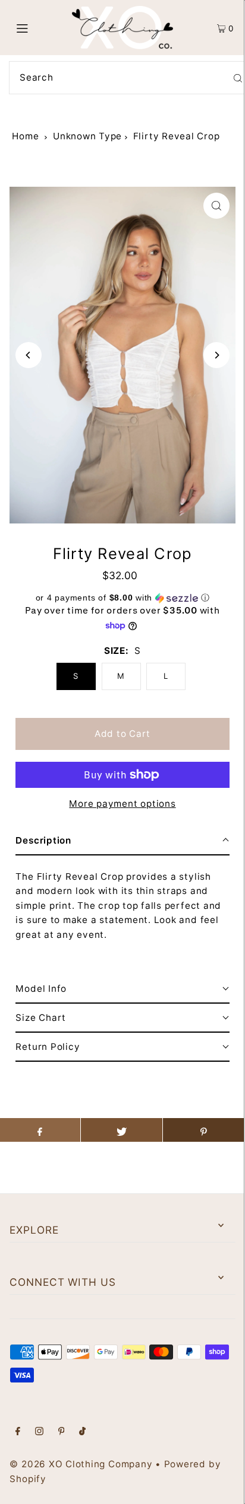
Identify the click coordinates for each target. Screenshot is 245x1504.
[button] (122, 597)
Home (25, 136)
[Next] (216, 355)
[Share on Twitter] (121, 1130)
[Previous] (28, 355)
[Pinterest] (61, 1432)
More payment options (122, 803)
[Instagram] (39, 1432)
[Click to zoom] (216, 206)
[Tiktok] (82, 1432)
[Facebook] (17, 1432)
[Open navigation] (38, 28)
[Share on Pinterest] (203, 1130)
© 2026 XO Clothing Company (81, 1464)
